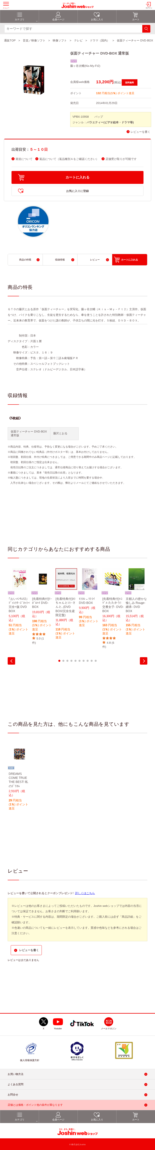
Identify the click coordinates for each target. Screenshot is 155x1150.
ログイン (149, 8)
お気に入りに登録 (77, 191)
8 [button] (88, 661)
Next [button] (143, 661)
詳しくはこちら (85, 893)
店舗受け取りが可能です (121, 159)
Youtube (58, 1028)
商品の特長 (25, 259)
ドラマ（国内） (100, 40)
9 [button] (92, 661)
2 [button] (63, 661)
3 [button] (67, 661)
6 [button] (80, 661)
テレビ (78, 40)
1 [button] (59, 661)
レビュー (95, 259)
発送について (24, 159)
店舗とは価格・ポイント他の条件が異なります (35, 1104)
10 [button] (96, 661)
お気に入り (97, 19)
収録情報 (60, 259)
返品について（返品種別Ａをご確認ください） (69, 159)
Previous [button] (11, 661)
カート (135, 19)
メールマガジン (108, 1028)
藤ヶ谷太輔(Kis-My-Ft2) (85, 65)
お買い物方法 (15, 1074)
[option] (19, 604)
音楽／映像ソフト (34, 40)
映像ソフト (60, 40)
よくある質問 (15, 1084)
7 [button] (84, 661)
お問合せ (13, 1094)
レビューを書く (140, 131)
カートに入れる (78, 177)
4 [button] (71, 661)
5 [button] (75, 661)
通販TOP (10, 40)
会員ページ (58, 19)
